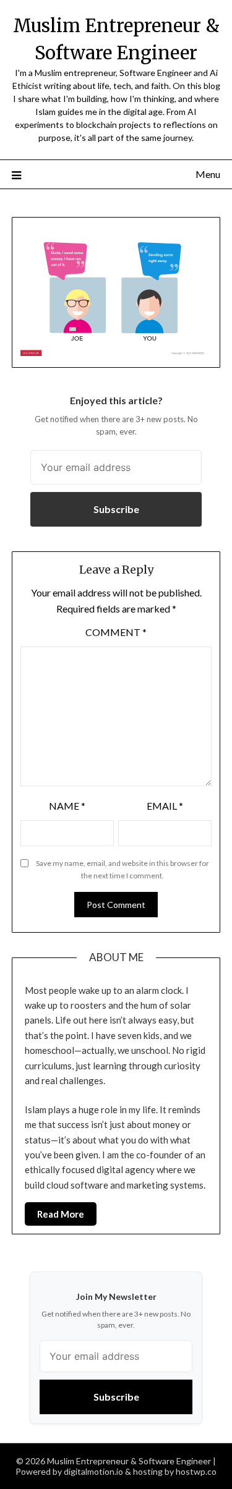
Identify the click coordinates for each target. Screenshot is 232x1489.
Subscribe (116, 509)
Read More (60, 1214)
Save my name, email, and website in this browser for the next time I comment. (122, 869)
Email (165, 806)
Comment (116, 632)
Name (67, 806)
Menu (207, 174)
